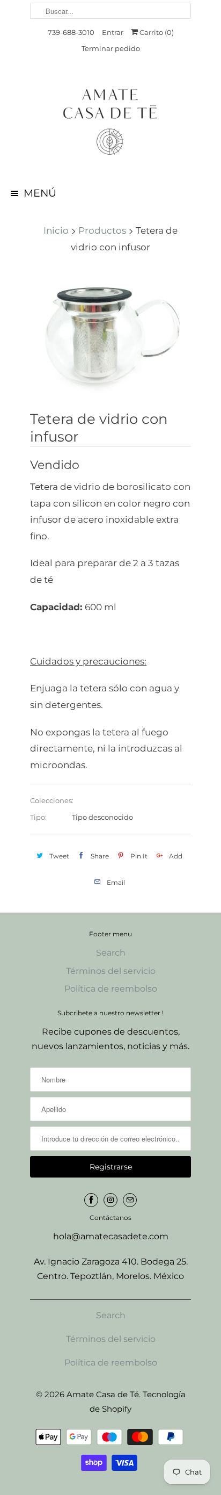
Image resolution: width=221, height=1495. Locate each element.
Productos (102, 230)
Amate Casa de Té (103, 1394)
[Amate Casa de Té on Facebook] (91, 1200)
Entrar (112, 32)
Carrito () (156, 32)
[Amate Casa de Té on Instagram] (110, 1200)
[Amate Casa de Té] (110, 121)
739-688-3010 (71, 32)
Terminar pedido (111, 48)
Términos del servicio (111, 971)
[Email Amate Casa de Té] (130, 1200)
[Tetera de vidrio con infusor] (110, 334)
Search (111, 953)
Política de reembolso (110, 989)
